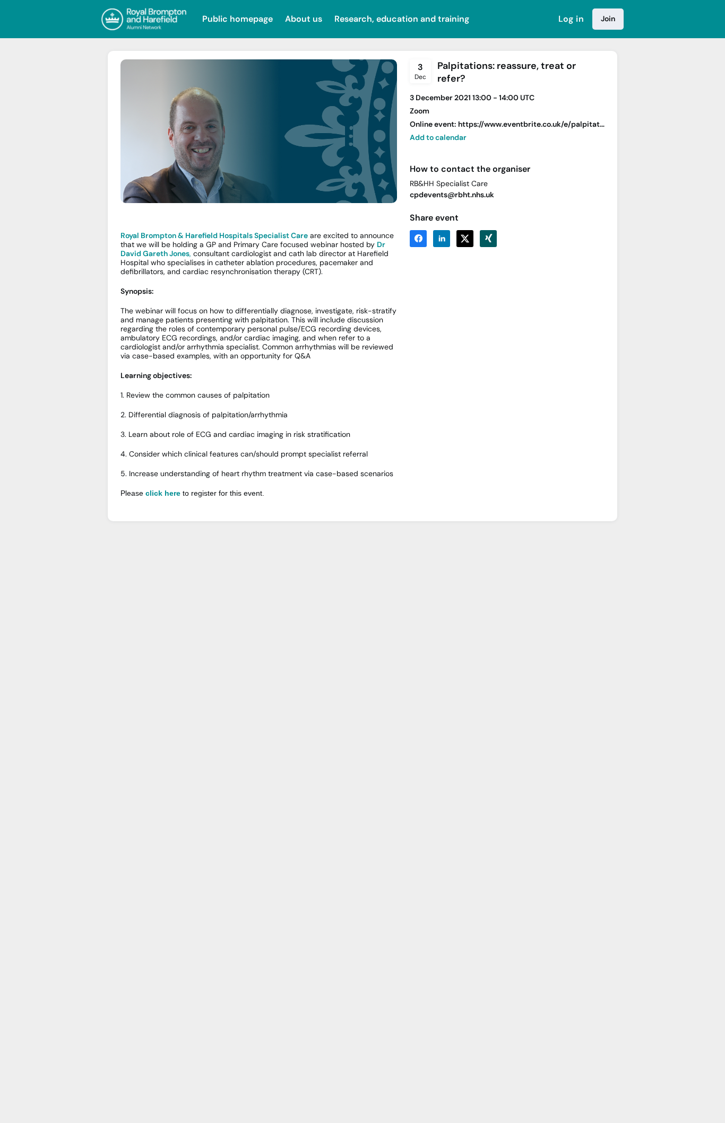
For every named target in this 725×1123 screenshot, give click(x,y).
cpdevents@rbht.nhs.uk (452, 194)
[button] (438, 137)
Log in (571, 18)
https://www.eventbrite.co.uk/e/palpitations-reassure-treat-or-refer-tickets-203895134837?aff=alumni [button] (531, 124)
